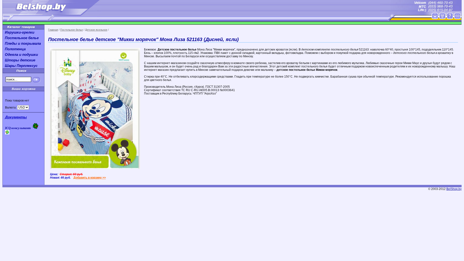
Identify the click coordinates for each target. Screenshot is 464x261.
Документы (16, 117)
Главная (53, 29)
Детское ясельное (96, 29)
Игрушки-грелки (19, 32)
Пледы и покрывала (23, 43)
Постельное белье (71, 29)
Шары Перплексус (21, 66)
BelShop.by (454, 189)
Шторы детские (20, 60)
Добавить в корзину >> (89, 177)
